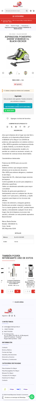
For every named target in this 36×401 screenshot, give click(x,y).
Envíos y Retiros (7, 350)
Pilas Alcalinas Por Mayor (9, 368)
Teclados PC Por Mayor (9, 375)
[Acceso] (30, 10)
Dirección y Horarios (8, 357)
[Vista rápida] (6, 272)
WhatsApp (10, 110)
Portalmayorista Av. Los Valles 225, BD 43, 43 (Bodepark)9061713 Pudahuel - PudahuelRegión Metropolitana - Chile (16, 336)
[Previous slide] (3, 73)
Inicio (7, 25)
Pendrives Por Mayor (8, 378)
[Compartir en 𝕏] (11, 126)
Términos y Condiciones (9, 359)
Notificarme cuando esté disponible (18, 106)
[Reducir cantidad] (6, 291)
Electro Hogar (15, 25)
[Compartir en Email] (24, 126)
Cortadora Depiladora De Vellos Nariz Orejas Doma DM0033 (11, 282)
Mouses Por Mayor (7, 373)
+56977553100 (8, 329)
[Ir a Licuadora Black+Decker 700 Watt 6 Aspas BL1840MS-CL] (28, 270)
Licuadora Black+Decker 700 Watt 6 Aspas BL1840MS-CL (28, 283)
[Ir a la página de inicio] (18, 4)
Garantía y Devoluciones (9, 354)
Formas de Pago (7, 352)
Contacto (5, 347)
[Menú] (2, 10)
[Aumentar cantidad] (10, 291)
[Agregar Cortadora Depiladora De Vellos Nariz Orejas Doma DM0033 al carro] (15, 291)
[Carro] (33, 10)
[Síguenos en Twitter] (15, 316)
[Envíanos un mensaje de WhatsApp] (31, 396)
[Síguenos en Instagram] (9, 316)
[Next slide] (32, 73)
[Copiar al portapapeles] (28, 126)
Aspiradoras (24, 25)
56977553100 (8, 331)
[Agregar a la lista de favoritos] (6, 268)
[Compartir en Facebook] (7, 126)
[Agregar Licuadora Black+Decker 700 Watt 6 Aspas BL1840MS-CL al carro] (32, 291)
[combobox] (16, 11)
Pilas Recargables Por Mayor (10, 371)
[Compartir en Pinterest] (20, 126)
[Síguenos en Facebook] (12, 316)
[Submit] (26, 11)
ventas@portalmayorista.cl (12, 327)
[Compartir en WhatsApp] (15, 126)
